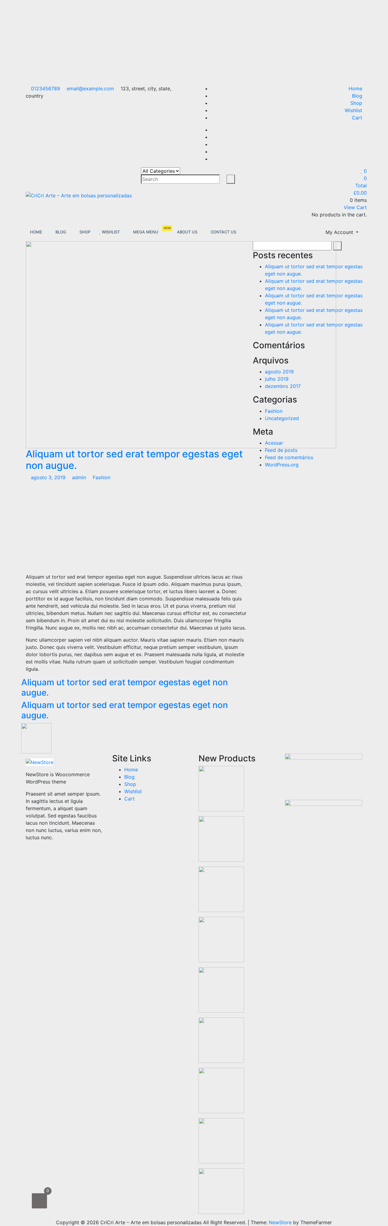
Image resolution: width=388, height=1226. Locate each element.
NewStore (280, 1222)
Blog (357, 96)
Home (355, 88)
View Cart (355, 207)
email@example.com (89, 88)
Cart (357, 118)
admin (79, 477)
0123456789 (44, 88)
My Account (340, 232)
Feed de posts (281, 450)
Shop (356, 103)
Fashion (101, 477)
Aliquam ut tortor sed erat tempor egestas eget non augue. (134, 459)
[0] (39, 1200)
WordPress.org (282, 465)
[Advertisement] (182, 42)
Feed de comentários (289, 457)
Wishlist (353, 110)
